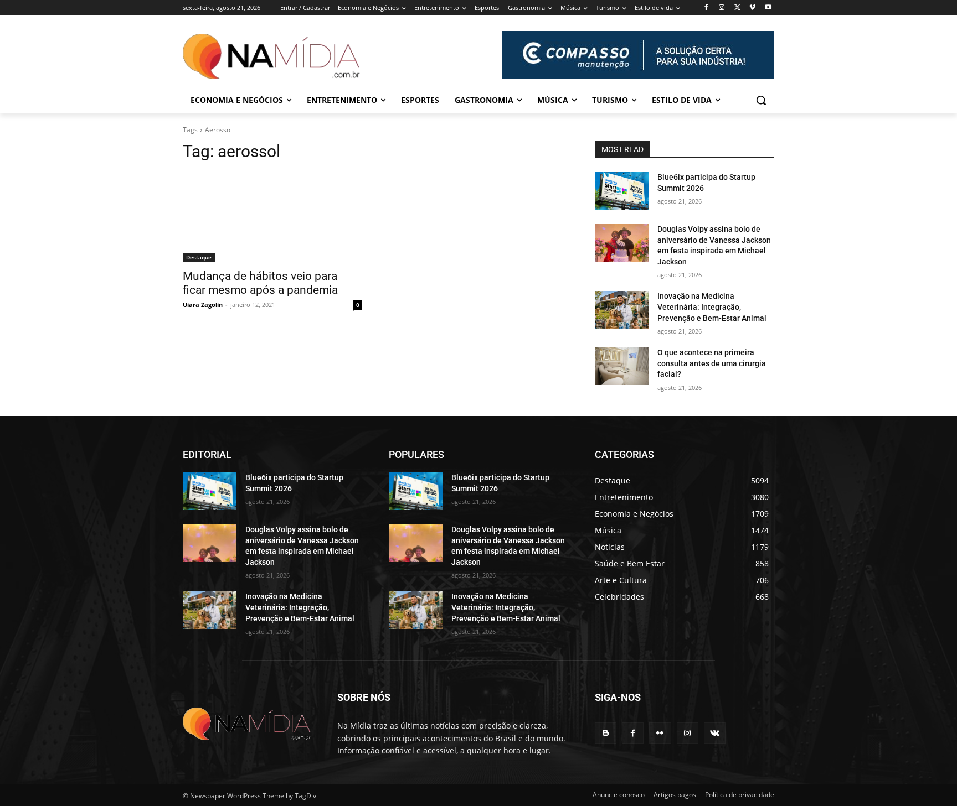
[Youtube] (768, 8)
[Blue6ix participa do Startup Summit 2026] (622, 191)
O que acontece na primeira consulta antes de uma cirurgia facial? (711, 363)
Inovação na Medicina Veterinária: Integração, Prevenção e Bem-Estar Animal (711, 307)
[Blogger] (605, 733)
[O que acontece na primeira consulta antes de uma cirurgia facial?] (622, 366)
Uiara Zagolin (203, 304)
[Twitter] (737, 8)
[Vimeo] (752, 8)
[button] (761, 100)
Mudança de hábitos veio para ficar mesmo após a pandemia (260, 283)
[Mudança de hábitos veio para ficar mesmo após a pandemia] (272, 217)
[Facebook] (706, 8)
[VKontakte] (715, 733)
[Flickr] (660, 733)
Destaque (199, 257)
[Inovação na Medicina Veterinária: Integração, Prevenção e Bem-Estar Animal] (622, 310)
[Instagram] (722, 8)
